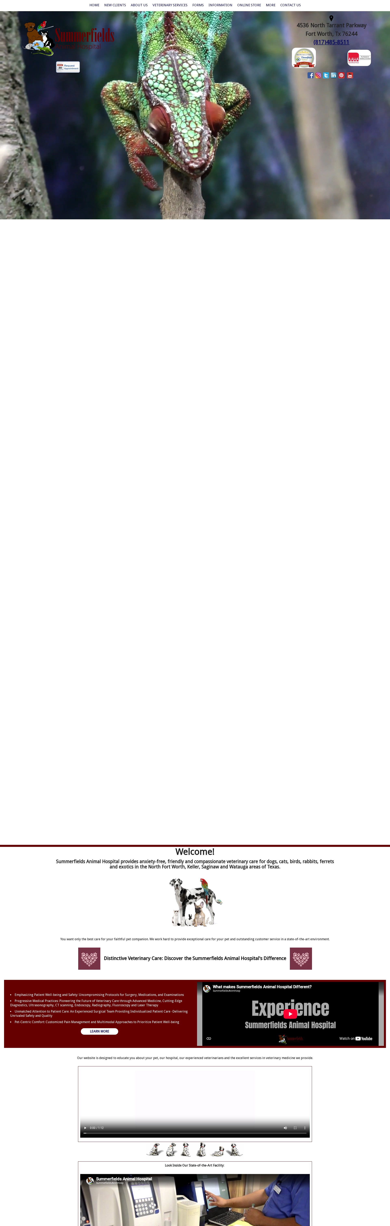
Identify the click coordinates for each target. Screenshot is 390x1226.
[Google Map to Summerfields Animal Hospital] (331, 18)
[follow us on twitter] (326, 75)
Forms (198, 5)
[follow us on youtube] (350, 75)
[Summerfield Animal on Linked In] (334, 75)
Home (94, 5)
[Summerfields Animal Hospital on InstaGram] (318, 75)
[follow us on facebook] (311, 75)
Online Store (249, 5)
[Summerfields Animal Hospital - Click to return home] (68, 38)
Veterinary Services (170, 5)
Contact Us (290, 5)
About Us (139, 5)
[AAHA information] (359, 58)
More (270, 5)
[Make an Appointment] (68, 67)
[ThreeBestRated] (304, 58)
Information (220, 5)
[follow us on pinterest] (341, 75)
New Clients (115, 5)
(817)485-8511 (331, 42)
